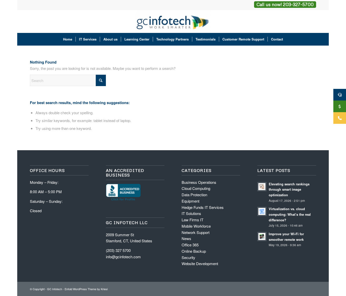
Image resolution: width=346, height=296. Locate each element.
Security (188, 257)
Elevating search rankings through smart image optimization (289, 189)
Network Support (195, 232)
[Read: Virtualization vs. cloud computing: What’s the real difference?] (261, 211)
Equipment (190, 201)
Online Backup (194, 251)
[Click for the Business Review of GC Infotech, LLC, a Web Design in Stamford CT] (123, 200)
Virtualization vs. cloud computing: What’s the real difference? (290, 214)
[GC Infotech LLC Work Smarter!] (173, 21)
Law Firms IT (192, 219)
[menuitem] (67, 39)
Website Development (200, 263)
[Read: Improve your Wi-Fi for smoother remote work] (261, 236)
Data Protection (194, 194)
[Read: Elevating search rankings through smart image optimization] (261, 186)
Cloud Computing (196, 188)
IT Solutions (191, 213)
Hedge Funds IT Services (203, 207)
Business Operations (199, 182)
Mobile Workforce (196, 226)
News (186, 238)
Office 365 (190, 244)
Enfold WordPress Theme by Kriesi (86, 289)
